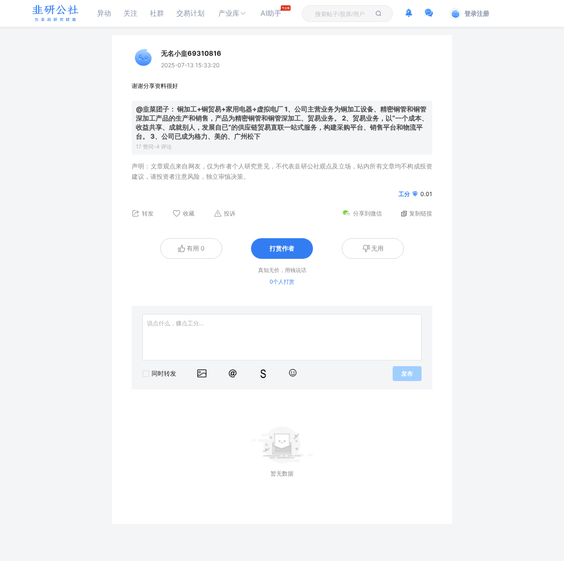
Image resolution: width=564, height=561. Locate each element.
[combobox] (342, 13)
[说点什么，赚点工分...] (282, 337)
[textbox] (342, 14)
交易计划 (190, 13)
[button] (232, 13)
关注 (130, 13)
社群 (157, 13)
